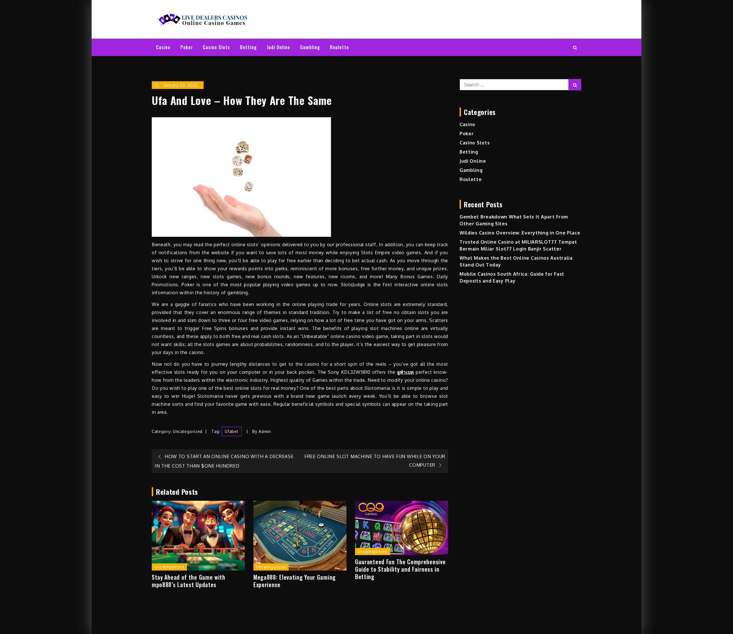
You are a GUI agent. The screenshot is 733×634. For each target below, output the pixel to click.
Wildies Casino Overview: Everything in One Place (520, 233)
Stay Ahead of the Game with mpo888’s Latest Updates (188, 580)
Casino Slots (216, 47)
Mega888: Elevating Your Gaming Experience (294, 580)
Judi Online (278, 47)
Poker (186, 47)
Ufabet (231, 431)
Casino (163, 47)
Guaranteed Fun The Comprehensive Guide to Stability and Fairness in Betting (400, 569)
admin (265, 431)
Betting (248, 47)
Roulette (339, 47)
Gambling (310, 47)
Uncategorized (187, 431)
